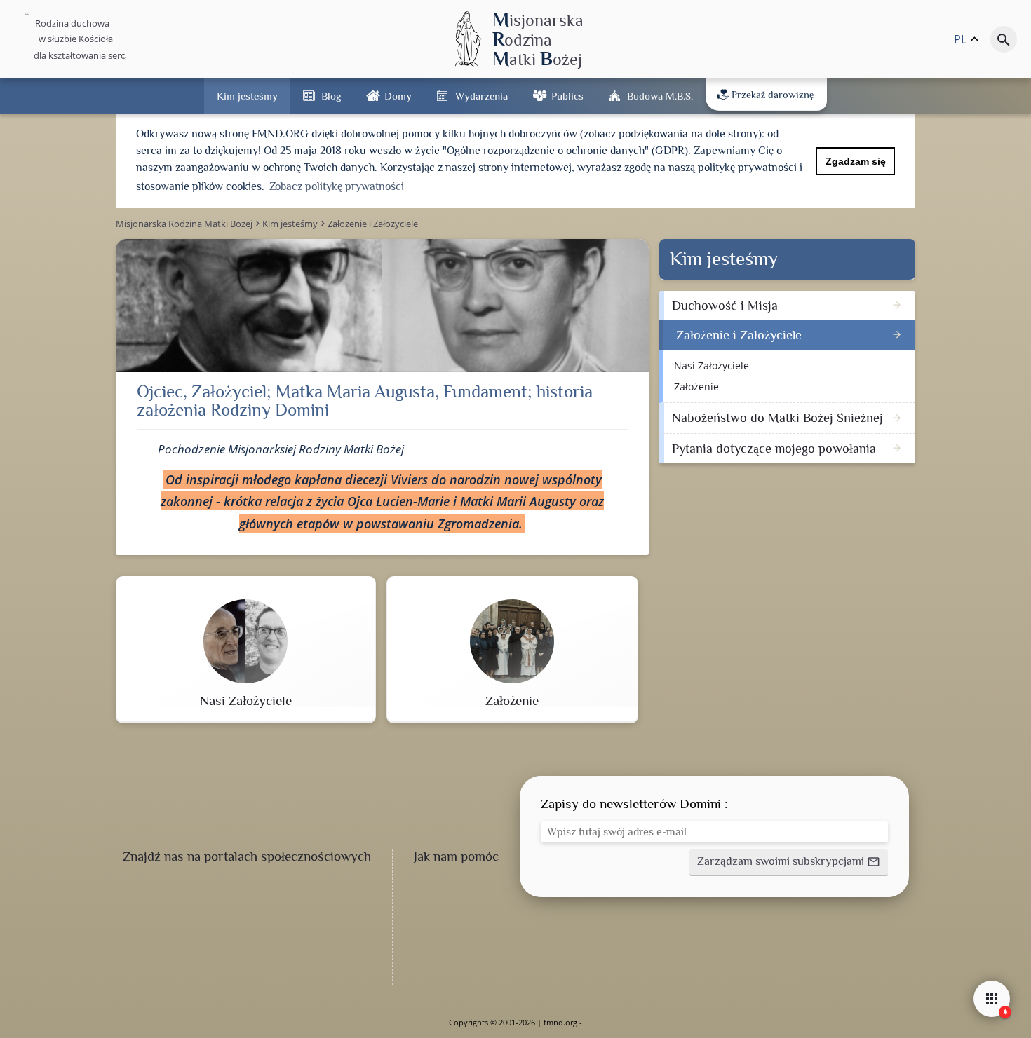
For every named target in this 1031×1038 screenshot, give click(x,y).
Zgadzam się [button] (856, 161)
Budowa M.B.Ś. (660, 96)
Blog (331, 96)
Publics (567, 96)
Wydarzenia (481, 96)
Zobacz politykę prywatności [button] (336, 186)
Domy (398, 96)
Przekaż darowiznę (773, 94)
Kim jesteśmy (247, 96)
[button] (788, 862)
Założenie (696, 386)
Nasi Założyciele (711, 365)
